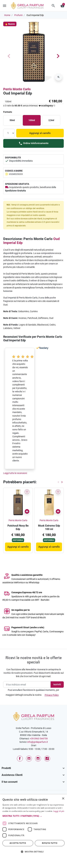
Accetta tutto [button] (18, 843)
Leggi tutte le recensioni (15, 473)
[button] (53, 6)
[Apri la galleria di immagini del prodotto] (58, 77)
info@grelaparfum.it (37, 742)
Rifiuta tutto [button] (49, 843)
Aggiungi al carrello (40, 133)
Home (7, 15)
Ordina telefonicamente (35, 143)
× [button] (63, 799)
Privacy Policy (52, 695)
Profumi (18, 15)
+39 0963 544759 (39, 738)
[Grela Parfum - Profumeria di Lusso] (33, 716)
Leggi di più (58, 811)
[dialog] (33, 825)
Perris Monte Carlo (17, 89)
